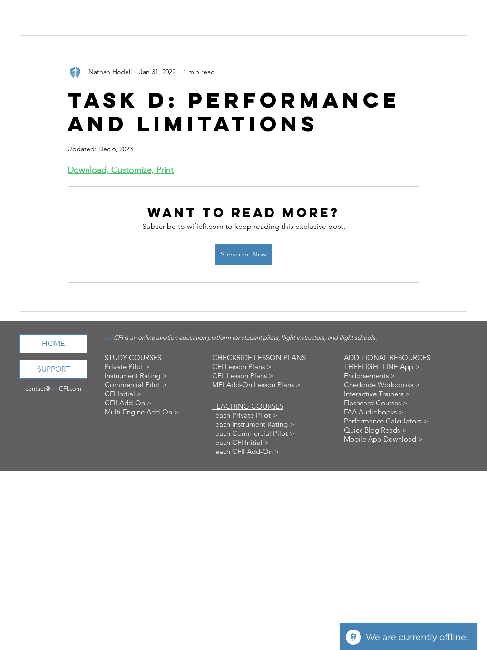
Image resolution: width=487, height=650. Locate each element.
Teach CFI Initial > (240, 442)
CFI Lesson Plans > (242, 366)
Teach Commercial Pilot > (253, 433)
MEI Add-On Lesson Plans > (256, 384)
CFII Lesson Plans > (242, 375)
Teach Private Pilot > (244, 415)
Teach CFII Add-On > (245, 451)
